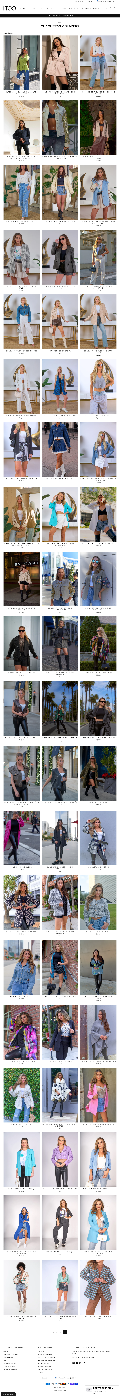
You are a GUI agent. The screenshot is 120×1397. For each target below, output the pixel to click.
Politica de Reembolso (11, 1363)
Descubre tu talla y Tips (11, 1354)
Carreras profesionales (45, 1369)
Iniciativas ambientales (45, 1366)
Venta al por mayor (44, 1363)
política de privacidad (10, 1369)
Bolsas (63, 8)
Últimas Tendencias (28, 8)
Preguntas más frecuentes (46, 1360)
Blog (5, 1360)
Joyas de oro (74, 8)
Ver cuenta (41, 1351)
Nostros (85, 8)
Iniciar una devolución (45, 1354)
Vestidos (43, 8)
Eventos (96, 8)
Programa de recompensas (46, 1357)
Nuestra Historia (9, 1357)
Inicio (59, 23)
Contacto (6, 1351)
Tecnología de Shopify (60, 1390)
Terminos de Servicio (10, 1366)
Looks (53, 8)
